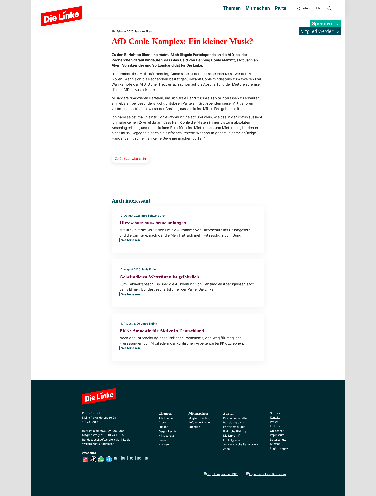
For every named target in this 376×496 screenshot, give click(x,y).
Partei (228, 413)
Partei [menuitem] (281, 8)
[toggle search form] (329, 8)
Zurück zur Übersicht (130, 158)
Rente (162, 440)
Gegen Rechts (168, 431)
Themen (165, 413)
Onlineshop (277, 430)
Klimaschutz (166, 435)
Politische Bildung (234, 431)
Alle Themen (166, 418)
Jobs (226, 448)
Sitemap (275, 443)
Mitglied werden (198, 418)
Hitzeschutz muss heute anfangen (152, 222)
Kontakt (275, 417)
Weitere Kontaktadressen (98, 443)
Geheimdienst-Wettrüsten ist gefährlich (159, 276)
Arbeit (162, 422)
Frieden (163, 426)
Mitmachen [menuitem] (258, 8)
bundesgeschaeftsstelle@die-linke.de (106, 439)
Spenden (194, 426)
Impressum (277, 435)
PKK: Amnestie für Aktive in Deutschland (161, 330)
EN (318, 8)
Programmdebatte (235, 418)
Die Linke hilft (231, 435)
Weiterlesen (130, 240)
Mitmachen (198, 413)
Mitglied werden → (319, 31)
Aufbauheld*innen (199, 422)
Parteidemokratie (234, 426)
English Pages (279, 448)
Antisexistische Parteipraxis (240, 444)
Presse (274, 421)
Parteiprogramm (233, 422)
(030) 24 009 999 (112, 430)
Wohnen (164, 444)
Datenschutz (278, 439)
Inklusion (275, 426)
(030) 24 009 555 (115, 435)
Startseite (276, 413)
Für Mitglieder (232, 440)
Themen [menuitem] (232, 8)
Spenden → (325, 23)
